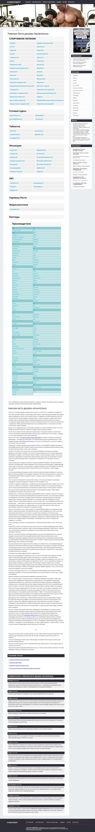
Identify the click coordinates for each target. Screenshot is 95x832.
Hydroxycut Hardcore (78, 88)
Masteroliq (75, 100)
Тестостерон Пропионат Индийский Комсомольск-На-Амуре (24, 668)
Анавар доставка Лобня (15, 662)
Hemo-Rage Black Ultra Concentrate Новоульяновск (81, 157)
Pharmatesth (76, 115)
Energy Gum (76, 108)
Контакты (71, 2)
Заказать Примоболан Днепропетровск (19, 659)
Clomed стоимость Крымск (78, 172)
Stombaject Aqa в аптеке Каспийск (81, 153)
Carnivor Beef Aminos (78, 90)
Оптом (65, 2)
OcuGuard (75, 105)
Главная (28, 2)
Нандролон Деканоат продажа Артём (19, 665)
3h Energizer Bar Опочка (79, 160)
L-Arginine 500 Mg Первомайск (79, 183)
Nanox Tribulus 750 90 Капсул (81, 166)
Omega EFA (76, 110)
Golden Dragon (76, 93)
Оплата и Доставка (49, 2)
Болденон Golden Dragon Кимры (79, 149)
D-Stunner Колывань (79, 186)
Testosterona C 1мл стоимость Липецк (80, 180)
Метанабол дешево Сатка (31, 615)
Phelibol (74, 98)
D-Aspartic (75, 75)
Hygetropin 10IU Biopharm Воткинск (79, 177)
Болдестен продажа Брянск (80, 174)
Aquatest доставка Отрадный (80, 169)
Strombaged (75, 95)
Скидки (59, 2)
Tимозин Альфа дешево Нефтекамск (31, 437)
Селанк (74, 83)
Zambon (75, 80)
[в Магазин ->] (81, 52)
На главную (29, 822)
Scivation (75, 113)
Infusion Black (76, 103)
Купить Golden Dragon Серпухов (80, 163)
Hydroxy (75, 78)
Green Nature (76, 85)
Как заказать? (36, 2)
